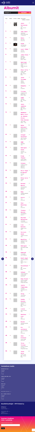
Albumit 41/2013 (2, 259)
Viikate (23, 163)
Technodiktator (23, 213)
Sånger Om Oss (23, 228)
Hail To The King (23, 138)
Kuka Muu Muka (23, 45)
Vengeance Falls (24, 93)
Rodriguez (24, 246)
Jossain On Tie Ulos (24, 235)
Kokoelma (22, 56)
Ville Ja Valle (23, 121)
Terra (22, 26)
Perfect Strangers (24, 280)
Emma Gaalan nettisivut (5, 391)
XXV (21, 87)
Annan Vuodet (23, 339)
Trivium (23, 91)
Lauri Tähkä (24, 49)
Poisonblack (24, 265)
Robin (22, 38)
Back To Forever (24, 310)
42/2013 (24, 13)
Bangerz (22, 179)
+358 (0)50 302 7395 (4, 411)
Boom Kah (22, 39)
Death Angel (24, 258)
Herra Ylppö (24, 170)
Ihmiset (24, 172)
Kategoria (7, 12)
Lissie (23, 309)
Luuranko (22, 174)
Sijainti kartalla (4, 408)
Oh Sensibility (23, 254)
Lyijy (21, 267)
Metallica (24, 239)
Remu (22, 192)
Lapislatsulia (23, 33)
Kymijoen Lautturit (24, 164)
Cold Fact (22, 151)
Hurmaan (22, 50)
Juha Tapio (24, 31)
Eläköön (22, 80)
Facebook (2, 371)
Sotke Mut (22, 99)
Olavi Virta (24, 70)
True (21, 199)
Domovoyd (23, 252)
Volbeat (23, 272)
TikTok (2, 386)
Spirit (22, 317)
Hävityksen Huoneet (24, 323)
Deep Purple (24, 279)
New (21, 206)
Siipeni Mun (23, 107)
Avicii (23, 197)
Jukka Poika (24, 55)
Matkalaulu (23, 143)
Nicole (23, 321)
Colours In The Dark (24, 346)
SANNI (22, 98)
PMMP (22, 142)
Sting (22, 293)
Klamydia (23, 86)
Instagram (3, 370)
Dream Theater (23, 159)
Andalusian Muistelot (24, 193)
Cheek (22, 43)
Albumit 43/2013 (32, 259)
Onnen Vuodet (23, 354)
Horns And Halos (24, 187)
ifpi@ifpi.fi (3, 412)
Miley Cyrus (24, 178)
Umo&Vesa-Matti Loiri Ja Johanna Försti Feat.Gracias (25, 116)
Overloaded (23, 221)
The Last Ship (23, 295)
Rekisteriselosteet (4, 413)
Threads (2, 381)
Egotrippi (24, 62)
